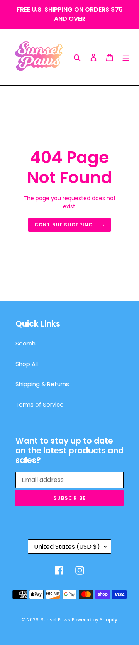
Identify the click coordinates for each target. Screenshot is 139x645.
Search (25, 343)
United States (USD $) (67, 546)
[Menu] (126, 57)
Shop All (26, 364)
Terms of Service (39, 404)
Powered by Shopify (94, 619)
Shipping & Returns (42, 384)
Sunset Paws (55, 619)
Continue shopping (63, 224)
